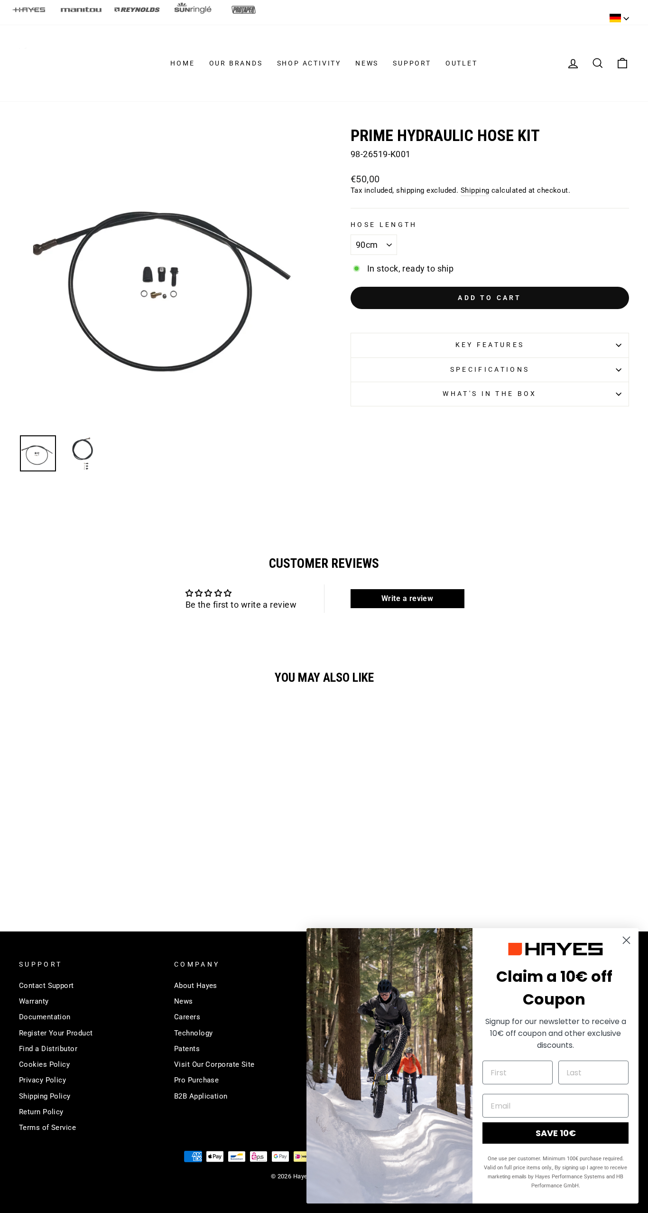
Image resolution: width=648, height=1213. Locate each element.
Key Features (490, 345)
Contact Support (46, 985)
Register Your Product (56, 1033)
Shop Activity (309, 63)
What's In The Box (490, 394)
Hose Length (384, 225)
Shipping (475, 190)
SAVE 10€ (556, 1133)
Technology (193, 1033)
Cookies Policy (44, 1064)
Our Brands (236, 63)
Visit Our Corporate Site (214, 1064)
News (367, 63)
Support (412, 63)
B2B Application (201, 1096)
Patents (187, 1048)
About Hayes (195, 985)
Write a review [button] (407, 598)
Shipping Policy (45, 1096)
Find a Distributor (48, 1048)
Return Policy (41, 1112)
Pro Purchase (196, 1080)
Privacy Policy (42, 1080)
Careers (187, 1017)
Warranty (34, 1001)
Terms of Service (47, 1127)
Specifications (489, 370)
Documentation (45, 1017)
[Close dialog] (626, 940)
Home (182, 63)
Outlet (461, 63)
